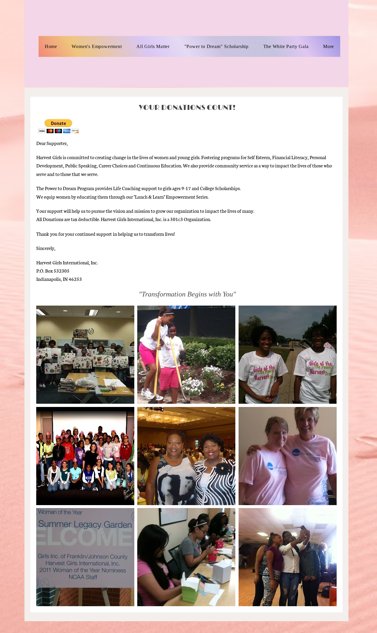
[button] (85, 355)
